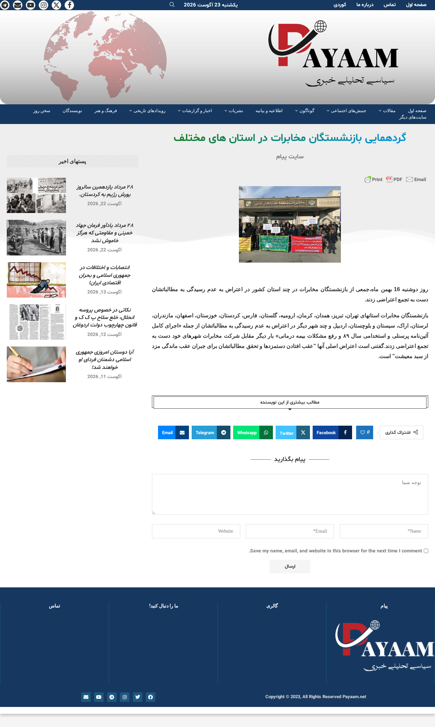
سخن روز (41, 110)
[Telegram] (5, 5)
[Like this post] (362, 433)
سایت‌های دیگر (413, 117)
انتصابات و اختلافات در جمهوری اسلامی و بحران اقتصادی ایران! (104, 275)
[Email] (17, 5)
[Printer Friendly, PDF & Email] (395, 179)
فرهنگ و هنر (105, 110)
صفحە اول (416, 4)
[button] (234, 649)
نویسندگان (72, 110)
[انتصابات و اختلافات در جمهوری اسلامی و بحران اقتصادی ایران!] (36, 280)
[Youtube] (30, 5)
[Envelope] (86, 697)
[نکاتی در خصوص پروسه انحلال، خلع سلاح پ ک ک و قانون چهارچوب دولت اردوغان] (36, 322)
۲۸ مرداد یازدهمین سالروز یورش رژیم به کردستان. (104, 190)
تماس (390, 4)
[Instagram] (43, 5)
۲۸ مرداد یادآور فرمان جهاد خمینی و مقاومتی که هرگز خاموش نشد (104, 233)
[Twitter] (56, 5)
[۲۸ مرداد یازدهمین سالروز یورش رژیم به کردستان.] (36, 195)
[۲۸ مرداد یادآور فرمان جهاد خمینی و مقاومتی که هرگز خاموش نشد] (36, 237)
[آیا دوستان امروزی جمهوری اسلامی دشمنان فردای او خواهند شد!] (36, 364)
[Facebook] (69, 5)
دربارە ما (364, 4)
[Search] (172, 5)
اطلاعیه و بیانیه (269, 110)
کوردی (340, 4)
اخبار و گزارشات (197, 110)
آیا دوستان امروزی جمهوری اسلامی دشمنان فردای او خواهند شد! (104, 360)
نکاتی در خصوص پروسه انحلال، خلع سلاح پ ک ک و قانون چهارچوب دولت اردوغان (105, 317)
